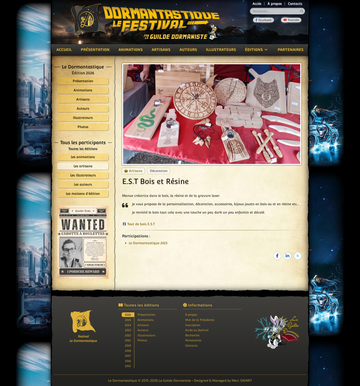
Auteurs (188, 49)
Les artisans (83, 166)
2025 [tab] (128, 320)
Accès (256, 4)
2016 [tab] (128, 361)
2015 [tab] (128, 366)
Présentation (95, 49)
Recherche (192, 335)
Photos (142, 340)
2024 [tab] (128, 325)
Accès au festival (197, 330)
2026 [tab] (128, 314)
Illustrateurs (221, 49)
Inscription (192, 325)
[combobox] (277, 11)
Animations (131, 49)
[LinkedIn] (287, 255)
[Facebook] (263, 20)
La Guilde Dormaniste (175, 380)
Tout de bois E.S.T (141, 224)
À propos (275, 4)
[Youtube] (291, 20)
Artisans (161, 49)
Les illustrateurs (83, 175)
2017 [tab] (128, 355)
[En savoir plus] (277, 329)
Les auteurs (83, 184)
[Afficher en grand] (83, 242)
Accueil (64, 49)
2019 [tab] (128, 345)
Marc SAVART (242, 380)
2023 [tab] (128, 330)
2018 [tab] (128, 350)
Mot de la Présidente (199, 320)
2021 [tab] (128, 340)
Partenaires (291, 49)
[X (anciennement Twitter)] (297, 255)
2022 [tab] (128, 335)
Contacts (295, 4)
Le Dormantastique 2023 (148, 243)
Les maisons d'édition (83, 194)
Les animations (83, 157)
